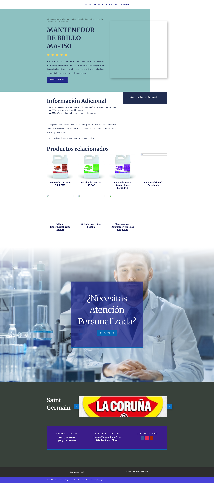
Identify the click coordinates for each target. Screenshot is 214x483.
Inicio (87, 5)
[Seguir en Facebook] (142, 438)
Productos (111, 5)
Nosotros (98, 5)
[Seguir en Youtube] (151, 438)
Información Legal (77, 472)
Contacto (125, 5)
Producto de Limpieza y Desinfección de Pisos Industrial (81, 19)
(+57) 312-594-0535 (67, 440)
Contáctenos (57, 80)
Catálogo (55, 19)
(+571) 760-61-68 (67, 437)
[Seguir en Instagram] (147, 438)
